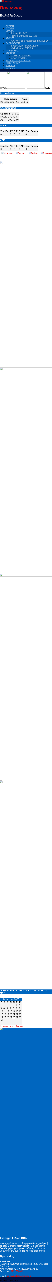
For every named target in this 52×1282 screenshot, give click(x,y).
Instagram (10, 68)
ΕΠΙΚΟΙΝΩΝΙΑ (13, 63)
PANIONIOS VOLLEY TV (18, 60)
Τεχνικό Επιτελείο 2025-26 (24, 36)
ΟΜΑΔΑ (10, 31)
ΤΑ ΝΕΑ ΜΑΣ (12, 51)
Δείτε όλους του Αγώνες (11, 1026)
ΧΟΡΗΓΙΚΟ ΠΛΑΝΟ (21, 55)
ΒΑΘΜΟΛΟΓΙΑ (13, 43)
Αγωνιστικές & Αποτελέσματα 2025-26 (30, 41)
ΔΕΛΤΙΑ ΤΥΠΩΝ (19, 58)
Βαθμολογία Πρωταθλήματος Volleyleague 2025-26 (25, 47)
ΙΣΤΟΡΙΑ (10, 28)
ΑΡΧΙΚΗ (10, 26)
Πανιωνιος (11, 7)
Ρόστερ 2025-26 (19, 33)
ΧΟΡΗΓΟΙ (10, 53)
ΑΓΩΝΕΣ (10, 38)
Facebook (10, 65)
